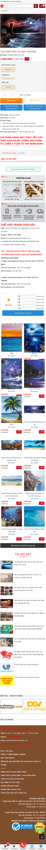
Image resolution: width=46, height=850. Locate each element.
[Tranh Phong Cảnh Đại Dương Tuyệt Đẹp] (11, 516)
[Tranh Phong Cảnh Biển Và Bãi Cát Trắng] (34, 445)
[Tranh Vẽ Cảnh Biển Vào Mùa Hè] (34, 516)
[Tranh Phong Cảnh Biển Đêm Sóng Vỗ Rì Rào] (34, 374)
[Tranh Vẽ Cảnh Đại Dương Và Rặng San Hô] (11, 445)
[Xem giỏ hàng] (42, 6)
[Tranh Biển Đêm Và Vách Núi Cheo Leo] (11, 374)
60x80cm (8, 70)
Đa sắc (8, 87)
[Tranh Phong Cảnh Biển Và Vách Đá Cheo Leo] (34, 481)
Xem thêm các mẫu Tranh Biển (23, 169)
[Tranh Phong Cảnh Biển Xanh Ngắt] (11, 338)
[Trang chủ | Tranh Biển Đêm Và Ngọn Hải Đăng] (2, 6)
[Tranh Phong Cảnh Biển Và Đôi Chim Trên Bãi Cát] (11, 481)
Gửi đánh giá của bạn (23, 313)
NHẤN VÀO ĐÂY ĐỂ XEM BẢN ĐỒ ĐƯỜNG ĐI (21, 241)
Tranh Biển (21, 153)
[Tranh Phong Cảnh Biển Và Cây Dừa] (11, 410)
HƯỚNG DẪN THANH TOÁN (14, 245)
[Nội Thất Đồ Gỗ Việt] (11, 706)
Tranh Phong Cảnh (9, 153)
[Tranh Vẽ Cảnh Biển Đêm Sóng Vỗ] (34, 410)
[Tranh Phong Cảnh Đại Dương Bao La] (34, 338)
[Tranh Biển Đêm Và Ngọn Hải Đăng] (23, 47)
